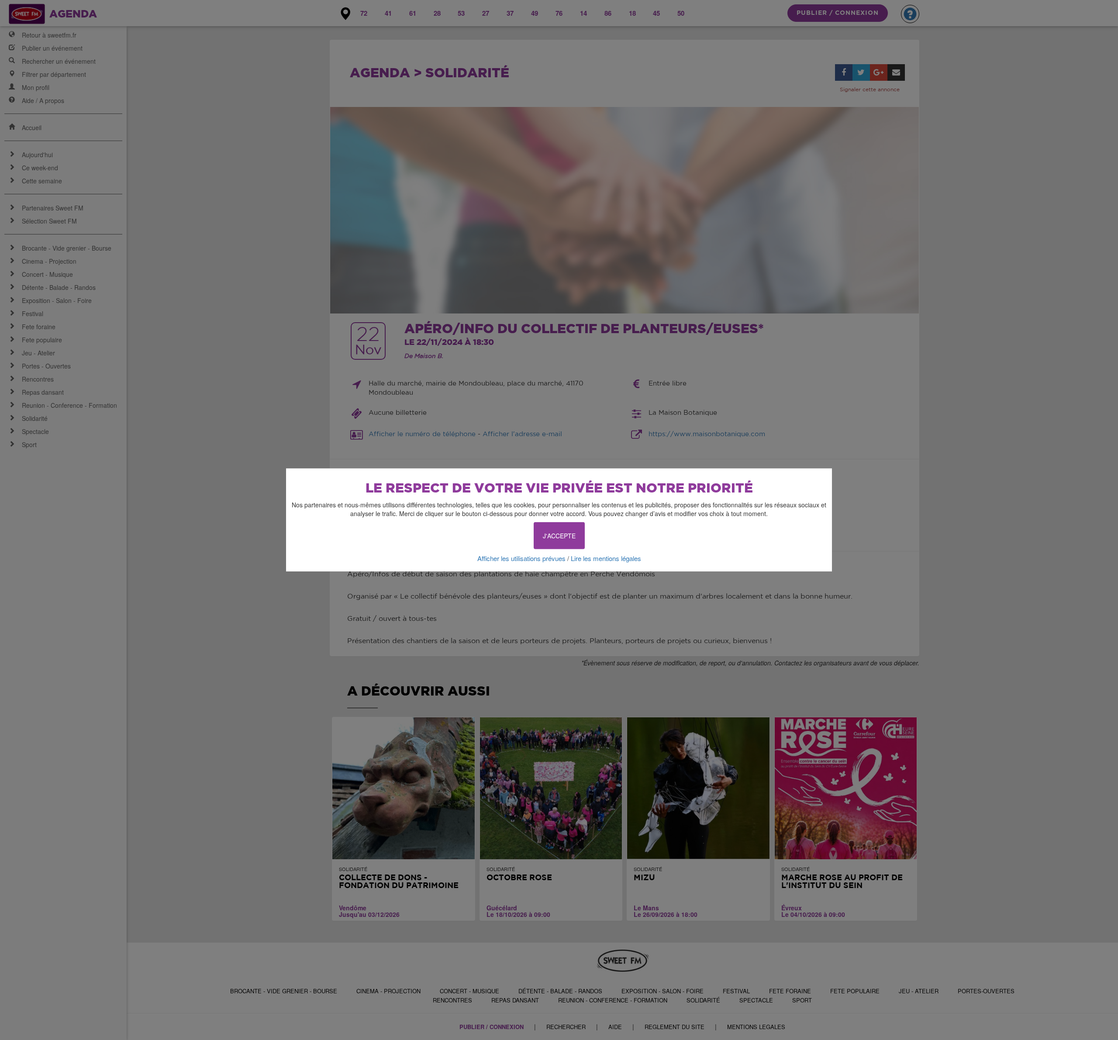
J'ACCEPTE (559, 535)
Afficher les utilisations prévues (521, 558)
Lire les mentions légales (606, 558)
